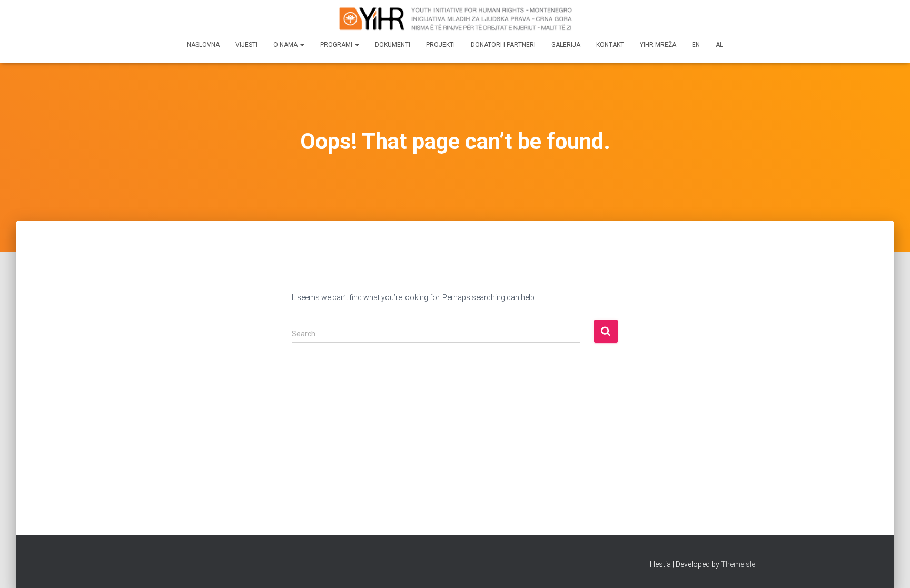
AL (719, 44)
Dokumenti (392, 44)
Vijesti (246, 44)
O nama (286, 44)
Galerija (565, 44)
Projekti (440, 44)
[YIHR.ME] (455, 18)
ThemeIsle (738, 564)
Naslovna (203, 44)
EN (696, 44)
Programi (337, 44)
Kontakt (610, 44)
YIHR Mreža (658, 44)
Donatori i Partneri (503, 44)
